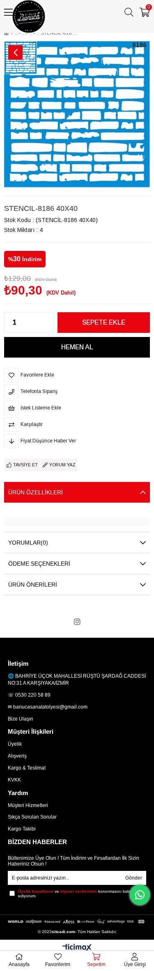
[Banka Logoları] (77, 921)
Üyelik (15, 744)
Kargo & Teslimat (27, 768)
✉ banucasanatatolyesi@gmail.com (47, 707)
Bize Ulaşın (20, 719)
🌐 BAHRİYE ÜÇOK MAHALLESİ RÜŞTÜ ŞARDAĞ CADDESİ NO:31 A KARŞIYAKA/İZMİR (77, 679)
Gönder (133, 878)
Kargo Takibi (22, 829)
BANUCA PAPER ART (45, 33)
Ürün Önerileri (32, 584)
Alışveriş (17, 756)
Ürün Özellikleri (35, 492)
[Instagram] (77, 621)
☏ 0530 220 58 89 (29, 695)
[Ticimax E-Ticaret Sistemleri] (77, 948)
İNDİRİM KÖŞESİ (116, 33)
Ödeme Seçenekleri (39, 563)
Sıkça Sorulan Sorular (32, 817)
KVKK (14, 780)
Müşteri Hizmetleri (28, 805)
